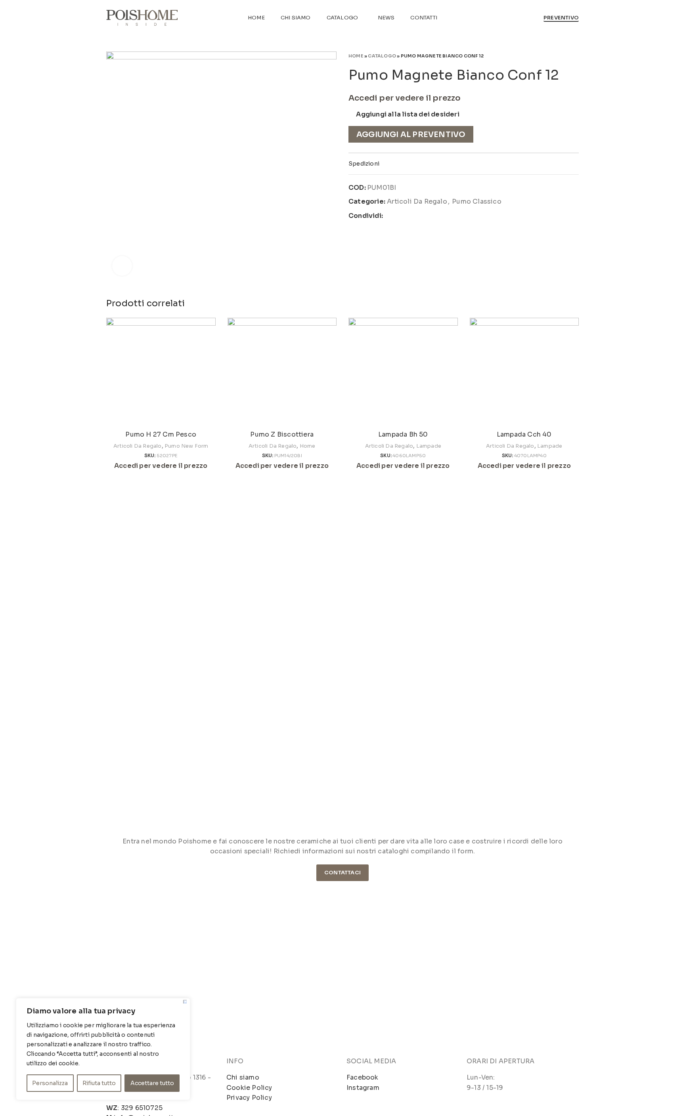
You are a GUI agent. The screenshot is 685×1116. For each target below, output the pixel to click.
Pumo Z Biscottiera (282, 434)
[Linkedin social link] (417, 216)
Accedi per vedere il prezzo (404, 98)
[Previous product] (559, 55)
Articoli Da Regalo (417, 201)
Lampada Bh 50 (403, 434)
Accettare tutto (152, 1083)
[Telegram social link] (426, 216)
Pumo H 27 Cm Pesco (160, 434)
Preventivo (561, 18)
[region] (103, 1049)
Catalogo (382, 56)
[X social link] (399, 216)
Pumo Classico (476, 201)
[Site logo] (142, 17)
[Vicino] (185, 1001)
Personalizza (50, 1083)
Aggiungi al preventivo (410, 134)
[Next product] (575, 55)
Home (356, 56)
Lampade (428, 446)
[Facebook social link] (389, 216)
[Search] (533, 18)
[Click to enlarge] (122, 266)
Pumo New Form (187, 446)
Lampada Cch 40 (524, 434)
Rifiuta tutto (99, 1083)
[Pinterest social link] (408, 216)
